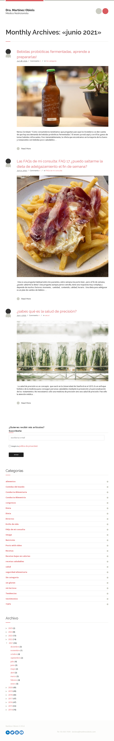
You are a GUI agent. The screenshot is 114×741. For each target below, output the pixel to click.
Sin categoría (51, 61)
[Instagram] (17, 732)
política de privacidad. (28, 446)
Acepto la (24, 446)
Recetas (10, 551)
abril (12, 673)
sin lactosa (11, 588)
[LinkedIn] (8, 732)
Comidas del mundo (15, 487)
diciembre (15, 647)
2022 (10, 639)
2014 (10, 710)
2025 (10, 628)
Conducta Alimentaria (16, 492)
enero (13, 684)
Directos (10, 519)
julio (12, 661)
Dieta (8, 508)
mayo (13, 669)
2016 (10, 702)
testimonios (12, 599)
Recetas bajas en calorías (18, 556)
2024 (10, 632)
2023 (10, 636)
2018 (10, 695)
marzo (13, 676)
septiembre (15, 658)
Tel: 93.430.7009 (64, 732)
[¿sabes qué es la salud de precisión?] (62, 350)
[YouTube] (21, 732)
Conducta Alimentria (16, 497)
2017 (10, 698)
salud (47, 315)
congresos (11, 503)
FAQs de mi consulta (54, 171)
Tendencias (11, 593)
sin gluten (10, 583)
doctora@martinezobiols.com (84, 732)
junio (13, 665)
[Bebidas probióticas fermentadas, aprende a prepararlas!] (62, 96)
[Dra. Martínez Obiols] (20, 10)
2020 (10, 687)
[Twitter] (12, 732)
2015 (10, 706)
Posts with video (14, 545)
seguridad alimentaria (16, 572)
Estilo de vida (12, 524)
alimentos (11, 481)
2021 (11, 643)
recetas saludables (15, 561)
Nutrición (10, 540)
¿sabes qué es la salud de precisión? (47, 311)
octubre (14, 654)
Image (9, 535)
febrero (14, 680)
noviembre (15, 650)
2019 (10, 691)
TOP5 (8, 604)
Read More (26, 148)
